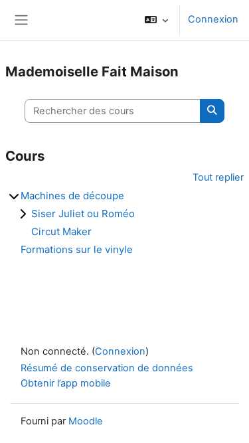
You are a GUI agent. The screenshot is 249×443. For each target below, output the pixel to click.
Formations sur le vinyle (77, 249)
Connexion (213, 19)
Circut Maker (61, 231)
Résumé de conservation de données (107, 368)
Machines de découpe (72, 195)
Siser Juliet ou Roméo (83, 213)
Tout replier (218, 177)
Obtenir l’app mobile (66, 383)
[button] (156, 20)
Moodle (85, 421)
